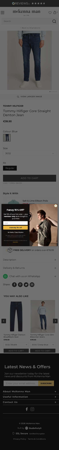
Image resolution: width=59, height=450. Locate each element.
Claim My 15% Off (15, 228)
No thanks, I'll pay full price (15, 232)
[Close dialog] (55, 205)
